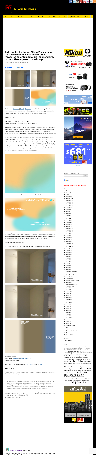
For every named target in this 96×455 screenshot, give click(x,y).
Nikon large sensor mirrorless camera (78, 359)
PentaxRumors (42, 17)
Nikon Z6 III (79, 363)
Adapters (66, 346)
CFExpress (85, 346)
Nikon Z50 (68, 295)
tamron (66, 370)
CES (81, 346)
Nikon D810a (69, 260)
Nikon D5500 (69, 230)
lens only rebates (77, 353)
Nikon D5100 (69, 224)
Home (7, 17)
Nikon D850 (69, 262)
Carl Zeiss (78, 346)
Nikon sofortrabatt (71, 363)
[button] (78, 404)
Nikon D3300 (69, 204)
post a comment (27, 374)
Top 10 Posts (69, 329)
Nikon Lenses (69, 278)
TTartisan (72, 378)
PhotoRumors (22, 17)
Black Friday (72, 346)
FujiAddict (72, 17)
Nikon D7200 (69, 247)
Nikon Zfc (68, 321)
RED (67, 327)
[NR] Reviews (69, 334)
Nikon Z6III (69, 305)
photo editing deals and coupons (83, 367)
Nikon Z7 (68, 306)
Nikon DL (68, 269)
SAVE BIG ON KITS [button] (84, 415)
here (41, 364)
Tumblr (22, 109)
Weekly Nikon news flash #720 (45, 393)
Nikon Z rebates (69, 367)
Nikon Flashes (69, 273)
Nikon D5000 (69, 222)
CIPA (80, 350)
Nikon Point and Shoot (72, 284)
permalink (51, 372)
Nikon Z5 (68, 293)
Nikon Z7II (69, 310)
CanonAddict (53, 17)
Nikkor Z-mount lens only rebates (74, 356)
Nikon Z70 (68, 308)
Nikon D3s (68, 209)
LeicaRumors (32, 17)
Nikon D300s (69, 198)
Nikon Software (70, 286)
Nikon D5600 (69, 232)
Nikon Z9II (69, 318)
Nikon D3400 (69, 206)
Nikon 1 (68, 194)
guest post (29, 364)
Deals (67, 191)
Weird (67, 333)
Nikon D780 (69, 254)
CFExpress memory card (70, 348)
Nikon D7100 (69, 245)
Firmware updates (76, 351)
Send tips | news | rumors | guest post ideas (75, 185)
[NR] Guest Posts (36, 372)
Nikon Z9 (68, 316)
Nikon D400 (69, 215)
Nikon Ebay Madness (71, 271)
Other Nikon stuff (21, 372)
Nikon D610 (69, 239)
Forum (13, 17)
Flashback (68, 193)
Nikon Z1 (68, 288)
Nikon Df (68, 265)
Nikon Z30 (68, 290)
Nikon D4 (68, 213)
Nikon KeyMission (71, 277)
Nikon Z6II (69, 303)
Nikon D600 (69, 237)
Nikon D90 (69, 263)
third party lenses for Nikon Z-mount (75, 374)
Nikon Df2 (68, 267)
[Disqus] (30, 423)
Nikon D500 (69, 221)
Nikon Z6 (68, 301)
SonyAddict (62, 17)
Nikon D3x (69, 211)
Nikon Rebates (78, 361)
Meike (86, 354)
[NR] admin (9, 62)
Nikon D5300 (69, 228)
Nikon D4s (68, 217)
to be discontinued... (78, 377)
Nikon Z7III (69, 312)
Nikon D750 (69, 249)
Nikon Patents (69, 282)
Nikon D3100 (69, 200)
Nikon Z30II (69, 291)
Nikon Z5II (69, 299)
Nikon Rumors (25, 9)
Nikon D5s (68, 234)
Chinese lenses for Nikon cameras (77, 348)
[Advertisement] (31, 36)
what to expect (82, 380)
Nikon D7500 (69, 250)
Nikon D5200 (69, 226)
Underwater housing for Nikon (81, 378)
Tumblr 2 (28, 109)
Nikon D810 (69, 258)
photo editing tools (69, 369)
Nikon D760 (69, 252)
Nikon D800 (69, 256)
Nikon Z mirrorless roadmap (82, 365)
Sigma (89, 368)
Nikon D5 (68, 219)
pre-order (77, 369)
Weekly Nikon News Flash (72, 331)
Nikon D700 (69, 241)
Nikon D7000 (69, 243)
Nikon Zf (68, 319)
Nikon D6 (68, 235)
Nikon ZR (68, 323)
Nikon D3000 (69, 196)
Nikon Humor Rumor (71, 275)
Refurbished (83, 369)
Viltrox (70, 380)
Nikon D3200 (69, 202)
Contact (87, 17)
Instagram (16, 109)
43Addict (79, 17)
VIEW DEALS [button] (70, 415)
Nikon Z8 (68, 314)
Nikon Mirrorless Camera (72, 280)
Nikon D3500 (69, 207)
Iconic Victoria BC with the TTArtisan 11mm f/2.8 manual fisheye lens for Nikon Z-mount (17, 395)
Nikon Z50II (69, 297)
